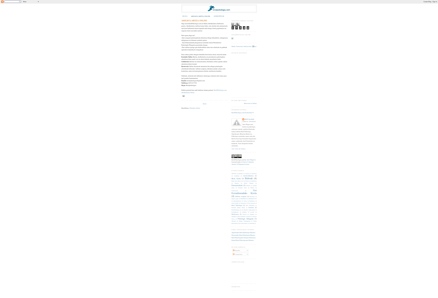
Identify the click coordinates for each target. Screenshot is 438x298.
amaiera (247, 173)
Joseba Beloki (235, 203)
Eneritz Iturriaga (248, 183)
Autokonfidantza (248, 176)
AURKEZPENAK (219, 16)
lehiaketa (244, 212)
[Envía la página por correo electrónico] (183, 95)
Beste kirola (236, 178)
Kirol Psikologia (237, 205)
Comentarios (238, 254)
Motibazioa (235, 214)
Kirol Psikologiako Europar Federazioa (244, 238)
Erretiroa (248, 185)
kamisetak (243, 203)
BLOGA (185, 16)
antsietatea (254, 173)
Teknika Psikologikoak (244, 221)
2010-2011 (234, 173)
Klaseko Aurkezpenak (249, 210)
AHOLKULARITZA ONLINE (200, 16)
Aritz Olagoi (249, 119)
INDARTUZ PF (253, 198)
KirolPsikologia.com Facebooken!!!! (243, 113)
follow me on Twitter (250, 103)
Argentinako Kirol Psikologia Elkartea (243, 232)
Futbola (252, 188)
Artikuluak (236, 176)
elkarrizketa (254, 181)
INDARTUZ (244, 198)
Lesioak (252, 212)
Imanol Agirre (235, 198)
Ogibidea (234, 216)
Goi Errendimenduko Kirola (244, 192)
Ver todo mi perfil (239, 149)
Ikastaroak (252, 196)
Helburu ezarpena (241, 196)
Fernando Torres (242, 188)
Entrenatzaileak (237, 185)
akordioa (241, 173)
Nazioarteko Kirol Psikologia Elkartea (243, 235)
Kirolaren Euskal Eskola (238, 207)
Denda (247, 181)
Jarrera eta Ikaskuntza (249, 201)
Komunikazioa (235, 212)
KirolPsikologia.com (236, 210)
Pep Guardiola (241, 216)
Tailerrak (234, 221)
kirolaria (251, 207)
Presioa (249, 216)
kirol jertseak (251, 203)
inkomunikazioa (237, 201)
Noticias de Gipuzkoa (248, 214)
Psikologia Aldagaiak (246, 219)
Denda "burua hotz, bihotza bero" (242, 46)
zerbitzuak (251, 223)
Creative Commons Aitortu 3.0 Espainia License (243, 163)
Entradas (237, 250)
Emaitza (237, 183)
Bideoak (249, 178)
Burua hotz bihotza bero (237, 181)
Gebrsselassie (235, 190)
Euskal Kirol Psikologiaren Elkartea (243, 240)
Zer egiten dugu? (243, 223)
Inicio (205, 104)
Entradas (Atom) (195, 108)
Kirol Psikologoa (250, 205)
